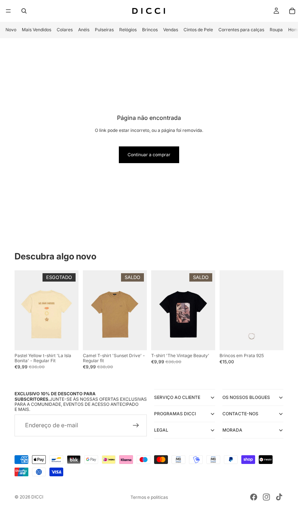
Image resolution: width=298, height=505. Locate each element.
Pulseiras (104, 29)
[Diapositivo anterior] (23, 310)
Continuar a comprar (149, 154)
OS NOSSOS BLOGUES (246, 397)
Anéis (83, 29)
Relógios (128, 29)
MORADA (232, 430)
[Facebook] (253, 497)
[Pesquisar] (24, 11)
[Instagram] (266, 497)
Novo (10, 29)
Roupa (276, 29)
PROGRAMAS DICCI (175, 413)
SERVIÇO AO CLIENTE (177, 397)
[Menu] (8, 11)
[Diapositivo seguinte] (70, 310)
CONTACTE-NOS (240, 413)
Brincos (150, 29)
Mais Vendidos (36, 29)
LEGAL (161, 430)
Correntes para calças (241, 29)
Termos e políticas (149, 497)
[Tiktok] (279, 497)
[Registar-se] (136, 425)
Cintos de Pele (198, 29)
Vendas (170, 29)
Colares (65, 29)
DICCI (37, 497)
